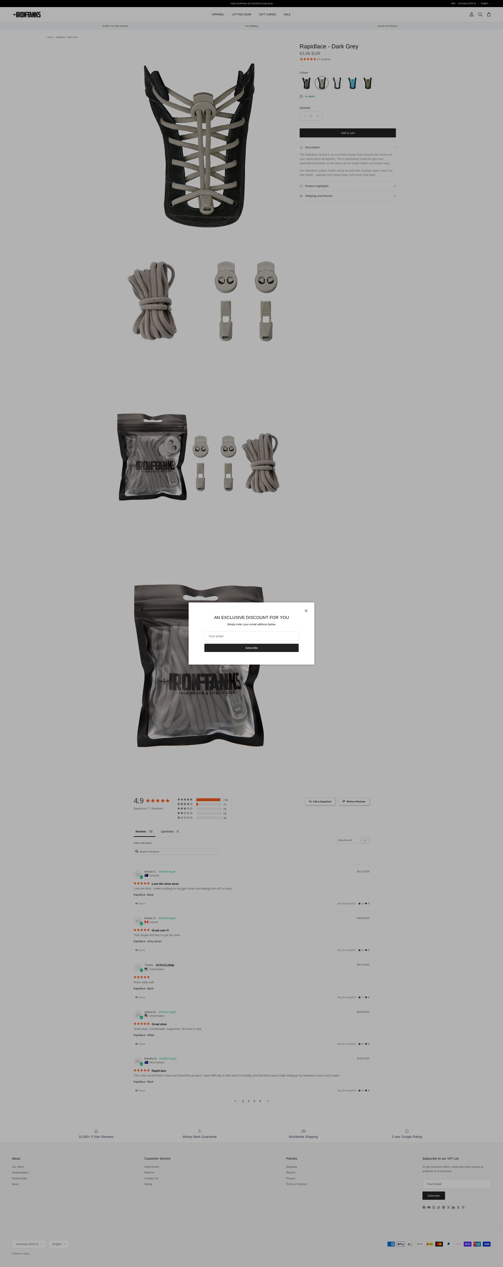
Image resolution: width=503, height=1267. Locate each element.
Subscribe (251, 647)
